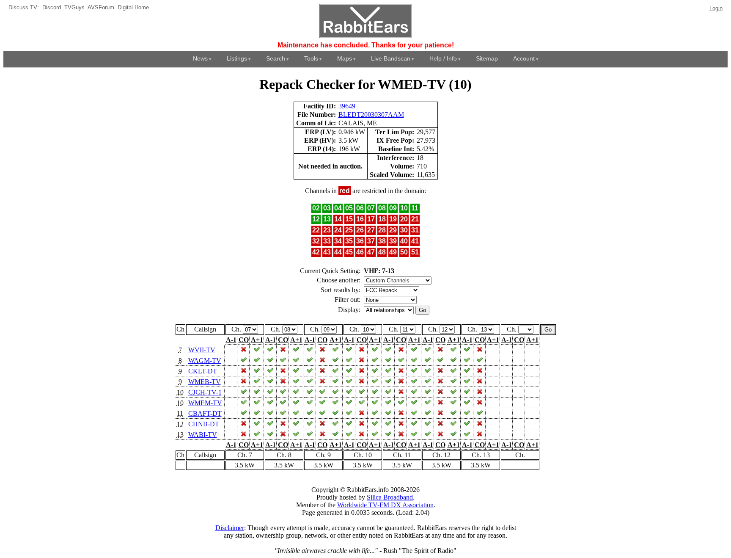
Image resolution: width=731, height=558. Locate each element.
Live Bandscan (390, 58)
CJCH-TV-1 (205, 392)
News (200, 58)
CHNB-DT (203, 424)
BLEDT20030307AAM (371, 114)
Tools (311, 58)
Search (275, 58)
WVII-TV (201, 350)
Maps (344, 58)
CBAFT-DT (205, 413)
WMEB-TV (204, 381)
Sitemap (487, 58)
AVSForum (101, 7)
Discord (51, 7)
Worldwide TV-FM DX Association (385, 504)
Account (524, 58)
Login (716, 8)
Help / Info (443, 58)
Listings (237, 58)
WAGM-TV (204, 360)
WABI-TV (202, 434)
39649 (346, 106)
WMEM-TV (205, 402)
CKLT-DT (202, 371)
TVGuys (74, 7)
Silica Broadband (390, 497)
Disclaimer (229, 527)
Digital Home (133, 7)
